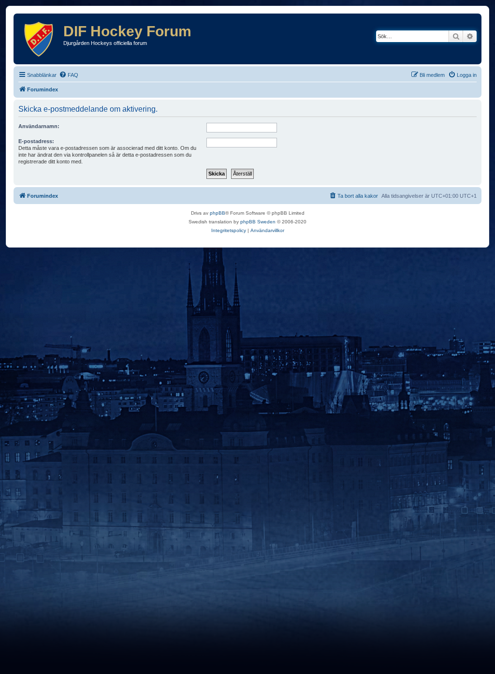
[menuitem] (68, 75)
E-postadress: (36, 141)
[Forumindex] (39, 39)
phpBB (217, 213)
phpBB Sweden (258, 221)
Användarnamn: (38, 126)
